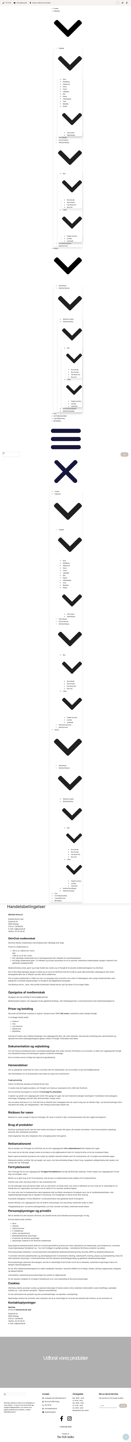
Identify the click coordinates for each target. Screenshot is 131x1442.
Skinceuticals (62, 285)
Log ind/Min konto (59, 418)
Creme (65, 89)
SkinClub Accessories (65, 243)
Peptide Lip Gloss (72, 236)
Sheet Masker (71, 135)
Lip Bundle (70, 241)
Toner (64, 101)
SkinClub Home (63, 246)
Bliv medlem (57, 421)
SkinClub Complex (68, 319)
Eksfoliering (66, 82)
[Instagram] (69, 1418)
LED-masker (70, 133)
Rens (64, 79)
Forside (56, 8)
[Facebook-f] (61, 1418)
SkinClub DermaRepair (69, 408)
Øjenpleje (65, 104)
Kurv (55, 413)
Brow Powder (71, 202)
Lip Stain (69, 238)
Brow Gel (69, 207)
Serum (65, 86)
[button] (117, 2)
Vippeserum (66, 84)
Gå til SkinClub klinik (60, 416)
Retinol (65, 96)
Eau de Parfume (63, 140)
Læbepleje (66, 91)
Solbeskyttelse (67, 99)
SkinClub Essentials (68, 411)
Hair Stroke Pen (71, 205)
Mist (64, 94)
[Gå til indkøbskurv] (126, 1437)
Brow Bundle (70, 200)
